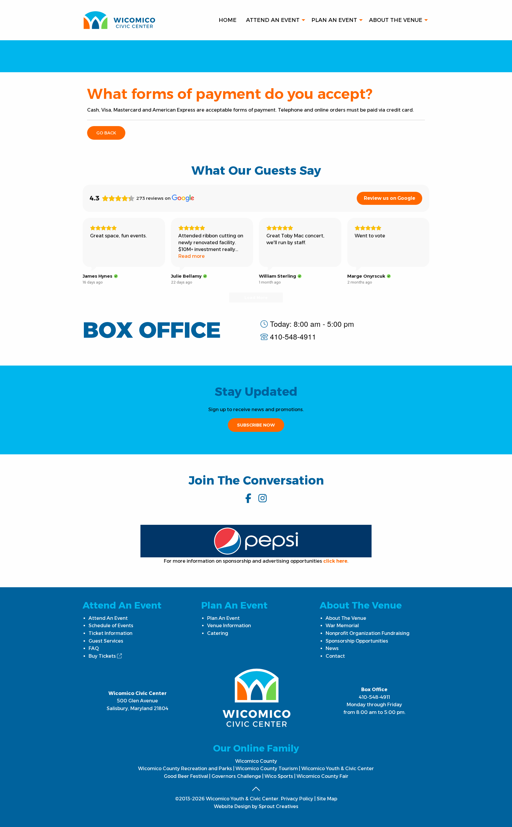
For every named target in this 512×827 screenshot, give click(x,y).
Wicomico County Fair (322, 776)
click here (335, 561)
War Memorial (342, 625)
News (332, 648)
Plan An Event (334, 20)
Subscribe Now (256, 425)
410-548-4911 (374, 697)
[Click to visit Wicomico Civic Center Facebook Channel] (248, 498)
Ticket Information (110, 633)
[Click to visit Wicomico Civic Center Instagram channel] (262, 498)
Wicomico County (256, 761)
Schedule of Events (111, 625)
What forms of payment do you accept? (229, 93)
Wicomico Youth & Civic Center (337, 768)
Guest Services (106, 641)
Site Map (327, 799)
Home (227, 20)
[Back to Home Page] (119, 19)
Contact (335, 656)
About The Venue (395, 20)
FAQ (94, 648)
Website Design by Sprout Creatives (256, 806)
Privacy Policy (297, 799)
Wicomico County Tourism (267, 768)
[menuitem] (227, 20)
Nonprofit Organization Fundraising (367, 633)
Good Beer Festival (186, 776)
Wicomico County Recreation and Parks (185, 768)
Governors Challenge (236, 776)
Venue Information (229, 625)
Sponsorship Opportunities (357, 641)
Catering (217, 633)
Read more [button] (191, 256)
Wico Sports (279, 776)
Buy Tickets (103, 656)
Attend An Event (273, 20)
